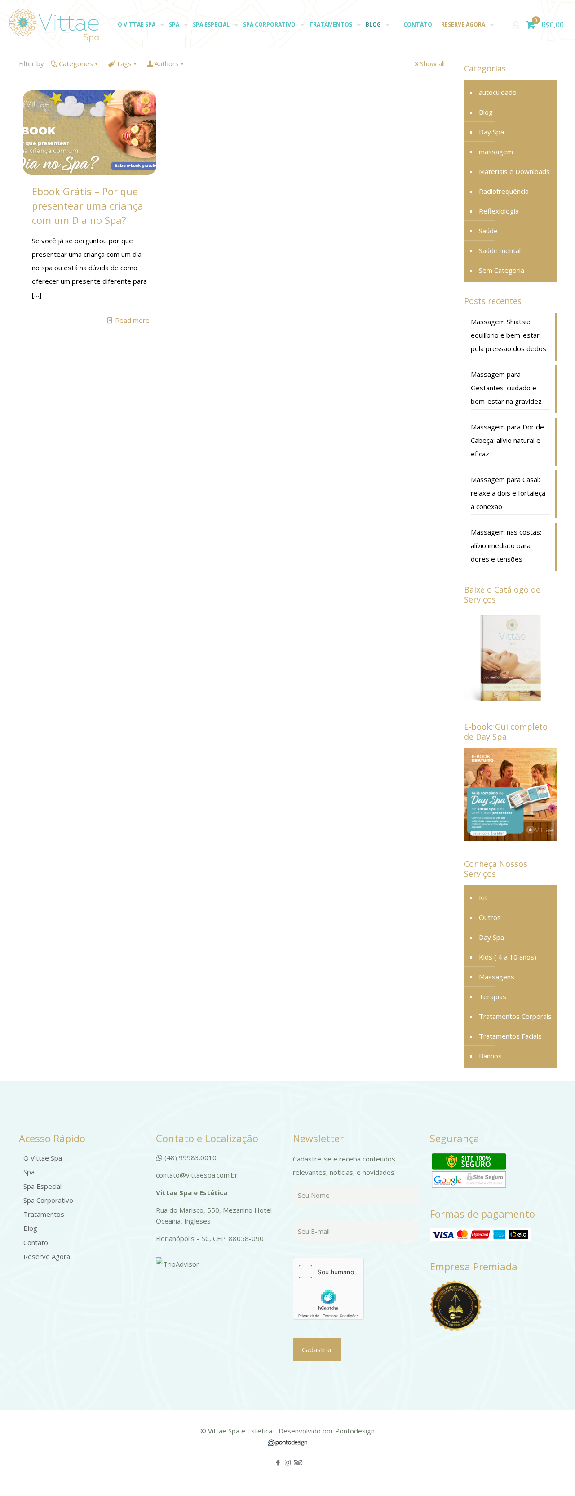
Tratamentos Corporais (515, 1016)
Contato (35, 1242)
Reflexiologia (499, 210)
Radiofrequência (504, 191)
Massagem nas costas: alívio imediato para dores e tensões (506, 545)
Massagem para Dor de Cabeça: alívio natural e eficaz (507, 440)
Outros (490, 917)
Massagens (496, 976)
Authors (167, 63)
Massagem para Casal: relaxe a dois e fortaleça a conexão (508, 493)
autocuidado (498, 92)
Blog (486, 111)
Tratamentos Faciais (510, 1036)
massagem (496, 151)
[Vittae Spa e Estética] (54, 24)
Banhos (490, 1055)
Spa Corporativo (48, 1200)
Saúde (488, 230)
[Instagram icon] (287, 1462)
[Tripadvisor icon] (297, 1462)
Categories (76, 63)
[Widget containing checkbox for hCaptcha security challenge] (328, 1289)
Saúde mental (500, 250)
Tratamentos (43, 1214)
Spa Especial (42, 1186)
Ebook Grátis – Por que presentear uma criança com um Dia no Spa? (87, 205)
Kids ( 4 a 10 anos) (507, 956)
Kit (483, 897)
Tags (124, 63)
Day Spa (491, 131)
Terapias (492, 996)
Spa (29, 1171)
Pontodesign (355, 1430)
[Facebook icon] (278, 1462)
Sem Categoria (501, 270)
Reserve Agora (46, 1256)
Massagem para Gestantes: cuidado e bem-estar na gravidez (506, 388)
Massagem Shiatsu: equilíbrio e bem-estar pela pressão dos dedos (508, 335)
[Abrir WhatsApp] (552, 1473)
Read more (132, 320)
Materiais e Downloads (514, 171)
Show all (432, 63)
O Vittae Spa (42, 1157)
